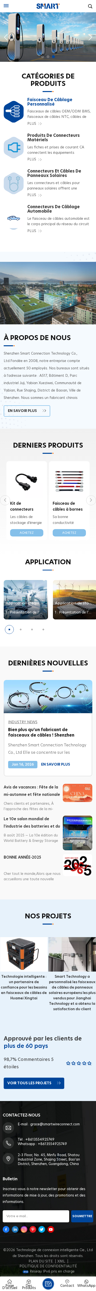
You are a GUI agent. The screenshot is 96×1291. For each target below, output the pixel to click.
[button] (42, 56)
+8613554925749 (39, 1139)
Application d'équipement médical (27, 603)
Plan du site (41, 1261)
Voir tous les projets (29, 1083)
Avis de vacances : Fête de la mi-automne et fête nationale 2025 (32, 792)
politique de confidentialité (48, 1266)
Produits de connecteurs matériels (53, 138)
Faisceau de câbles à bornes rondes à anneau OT (68, 507)
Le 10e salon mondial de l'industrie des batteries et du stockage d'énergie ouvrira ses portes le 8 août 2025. (32, 823)
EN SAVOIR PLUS (23, 411)
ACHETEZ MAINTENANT (26, 533)
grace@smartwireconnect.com (55, 1124)
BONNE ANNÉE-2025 (22, 857)
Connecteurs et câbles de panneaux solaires (54, 173)
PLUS (31, 124)
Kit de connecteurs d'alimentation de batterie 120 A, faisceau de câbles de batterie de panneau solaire (25, 507)
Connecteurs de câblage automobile (53, 209)
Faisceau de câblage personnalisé (49, 102)
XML (61, 1261)
